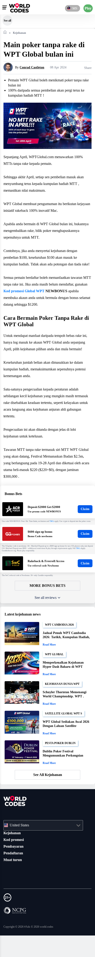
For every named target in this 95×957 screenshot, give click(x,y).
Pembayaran (14, 867)
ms (74, 8)
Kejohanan (12, 854)
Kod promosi (14, 861)
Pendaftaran (14, 874)
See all (7, 20)
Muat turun (13, 881)
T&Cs (57, 542)
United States (21, 846)
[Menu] (4, 7)
